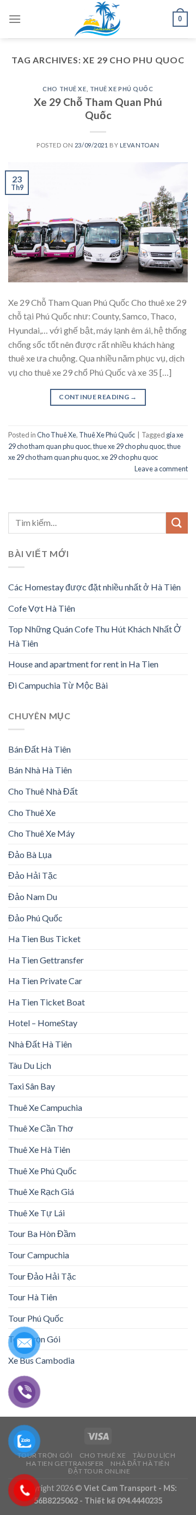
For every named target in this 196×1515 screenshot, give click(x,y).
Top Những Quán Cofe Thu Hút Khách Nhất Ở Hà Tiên (94, 636)
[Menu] (14, 18)
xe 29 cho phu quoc (129, 457)
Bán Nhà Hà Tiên (40, 770)
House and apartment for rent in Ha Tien (83, 664)
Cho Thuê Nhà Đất (43, 791)
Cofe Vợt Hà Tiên (41, 608)
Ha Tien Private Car (45, 980)
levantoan (140, 145)
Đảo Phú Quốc (35, 918)
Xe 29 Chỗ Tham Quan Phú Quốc (98, 109)
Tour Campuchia (38, 1255)
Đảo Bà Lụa (30, 854)
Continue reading (98, 397)
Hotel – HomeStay (42, 1022)
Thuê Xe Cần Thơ (41, 1128)
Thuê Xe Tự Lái (36, 1213)
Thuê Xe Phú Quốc (122, 88)
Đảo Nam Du (32, 896)
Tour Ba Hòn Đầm (42, 1233)
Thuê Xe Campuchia (45, 1107)
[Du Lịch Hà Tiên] (98, 19)
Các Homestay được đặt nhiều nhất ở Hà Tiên (94, 587)
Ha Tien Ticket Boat (46, 1002)
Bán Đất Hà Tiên (39, 749)
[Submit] (177, 523)
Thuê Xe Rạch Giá (41, 1191)
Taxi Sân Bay (31, 1086)
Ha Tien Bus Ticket (44, 938)
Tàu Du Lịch (29, 1065)
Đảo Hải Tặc (32, 875)
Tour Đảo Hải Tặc (42, 1276)
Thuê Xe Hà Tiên (39, 1149)
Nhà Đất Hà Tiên (40, 1044)
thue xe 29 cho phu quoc (128, 446)
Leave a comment (161, 468)
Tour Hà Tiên (32, 1297)
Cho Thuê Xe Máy (41, 833)
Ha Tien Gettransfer (46, 960)
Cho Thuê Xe (64, 88)
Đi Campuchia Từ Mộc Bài (58, 685)
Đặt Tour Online (99, 1471)
